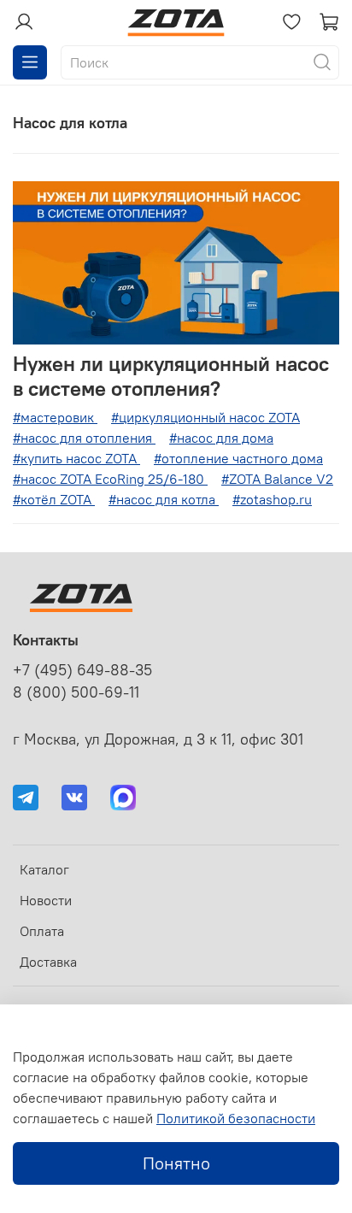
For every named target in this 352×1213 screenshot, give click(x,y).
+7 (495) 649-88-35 (82, 670)
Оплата (42, 930)
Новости (46, 900)
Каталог (44, 869)
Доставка (48, 961)
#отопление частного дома (238, 458)
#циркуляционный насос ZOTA (205, 417)
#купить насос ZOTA (76, 458)
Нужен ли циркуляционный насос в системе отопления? (171, 375)
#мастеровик (55, 417)
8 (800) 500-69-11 (76, 692)
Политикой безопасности (235, 1118)
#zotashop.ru (272, 499)
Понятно (176, 1163)
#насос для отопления (84, 437)
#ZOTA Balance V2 (277, 478)
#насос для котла (164, 499)
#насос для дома (221, 437)
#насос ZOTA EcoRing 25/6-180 (110, 478)
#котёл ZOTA (54, 499)
